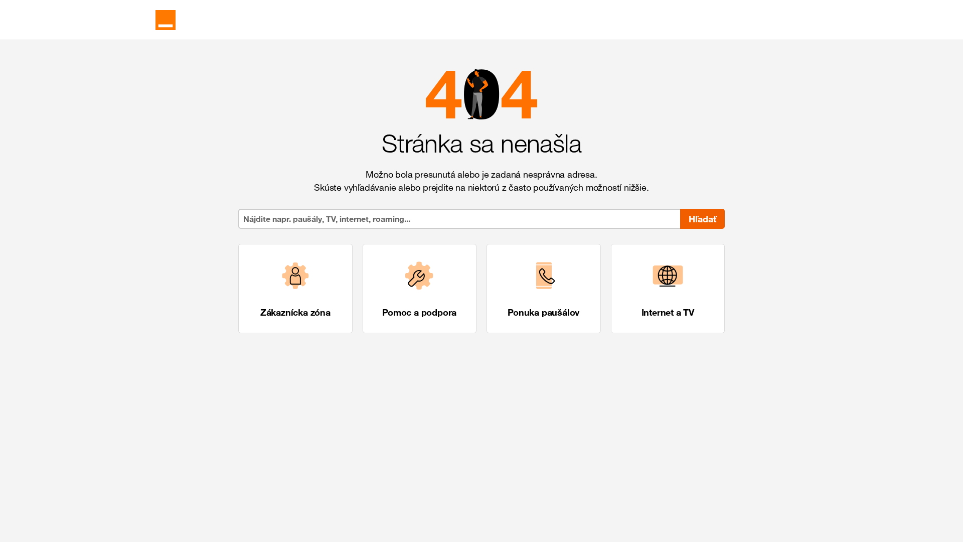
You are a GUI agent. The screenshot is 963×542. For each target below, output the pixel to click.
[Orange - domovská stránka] (165, 20)
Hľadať (702, 218)
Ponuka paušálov (543, 312)
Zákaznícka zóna (295, 312)
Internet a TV (667, 312)
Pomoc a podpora (419, 312)
